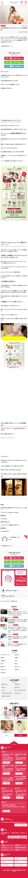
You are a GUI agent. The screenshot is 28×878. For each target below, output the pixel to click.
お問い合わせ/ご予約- (20, 824)
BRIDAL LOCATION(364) (20, 690)
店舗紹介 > (7, 735)
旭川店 (16, 660)
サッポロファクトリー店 (5, 654)
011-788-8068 (18, 783)
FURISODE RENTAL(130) (6, 693)
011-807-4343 (18, 773)
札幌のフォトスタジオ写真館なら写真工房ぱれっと (15, 870)
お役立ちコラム (4, 669)
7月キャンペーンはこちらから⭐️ (7, 437)
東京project (17, 666)
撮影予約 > (21, 735)
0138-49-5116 (5, 811)
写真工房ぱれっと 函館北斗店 (9, 804)
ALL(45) (3, 690)
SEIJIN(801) (17, 684)
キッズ (17, 861)
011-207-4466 (5, 762)
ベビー (3, 861)
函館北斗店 (3, 666)
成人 (17, 858)
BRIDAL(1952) (4, 684)
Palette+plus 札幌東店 (20, 776)
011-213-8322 (5, 783)
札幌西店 (2, 657)
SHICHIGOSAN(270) (5, 696)
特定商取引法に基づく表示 (20, 847)
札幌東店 (16, 657)
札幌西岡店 (3, 660)
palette (26, 31)
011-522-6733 (5, 773)
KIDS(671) (3, 687)
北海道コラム (17, 669)
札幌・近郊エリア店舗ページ (12, 590)
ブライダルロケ (5, 865)
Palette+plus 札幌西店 (8, 778)
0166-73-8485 (5, 797)
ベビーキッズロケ (19, 865)
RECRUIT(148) (18, 693)
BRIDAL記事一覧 (10, 596)
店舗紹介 (3, 845)
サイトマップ (4, 847)
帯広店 (2, 663)
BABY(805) (17, 687)
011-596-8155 (18, 762)
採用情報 (17, 845)
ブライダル (4, 858)
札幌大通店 (3, 672)
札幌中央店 (17, 654)
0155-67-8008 (19, 797)
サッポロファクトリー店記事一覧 (9, 601)
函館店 (16, 663)
